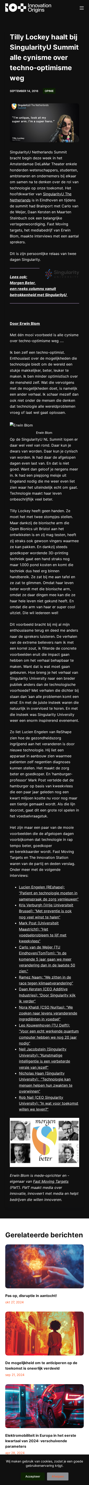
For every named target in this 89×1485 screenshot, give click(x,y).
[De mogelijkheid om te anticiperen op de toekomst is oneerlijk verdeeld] (44, 1333)
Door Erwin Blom (25, 323)
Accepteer (32, 1476)
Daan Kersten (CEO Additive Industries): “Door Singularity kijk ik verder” (47, 995)
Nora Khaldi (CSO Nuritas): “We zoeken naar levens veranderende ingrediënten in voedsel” (48, 1013)
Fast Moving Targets (50, 1181)
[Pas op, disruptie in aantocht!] (44, 1266)
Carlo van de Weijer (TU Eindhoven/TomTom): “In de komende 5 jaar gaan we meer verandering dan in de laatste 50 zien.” (47, 959)
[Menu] (82, 8)
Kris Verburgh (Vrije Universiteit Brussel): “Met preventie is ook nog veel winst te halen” (46, 911)
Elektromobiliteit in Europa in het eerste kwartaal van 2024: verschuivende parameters (40, 1441)
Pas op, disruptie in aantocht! (31, 1295)
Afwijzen (58, 1476)
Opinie (49, 91)
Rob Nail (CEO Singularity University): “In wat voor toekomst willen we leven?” (48, 1103)
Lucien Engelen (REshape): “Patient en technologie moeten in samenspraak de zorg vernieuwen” (49, 893)
